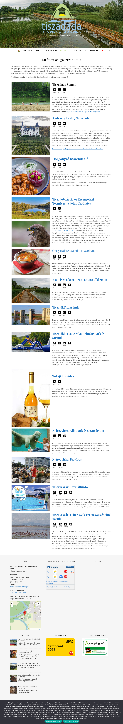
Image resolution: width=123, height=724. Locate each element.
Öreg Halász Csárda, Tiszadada (73, 251)
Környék (63, 51)
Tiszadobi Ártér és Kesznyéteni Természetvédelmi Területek (73, 201)
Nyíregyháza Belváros (67, 459)
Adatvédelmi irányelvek (71, 721)
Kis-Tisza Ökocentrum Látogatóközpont (79, 280)
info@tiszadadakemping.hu (19, 587)
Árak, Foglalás (79, 51)
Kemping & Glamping (32, 51)
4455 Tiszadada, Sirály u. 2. (19, 593)
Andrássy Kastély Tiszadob (70, 118)
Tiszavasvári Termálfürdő (70, 487)
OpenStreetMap (36, 629)
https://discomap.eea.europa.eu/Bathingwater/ (83, 112)
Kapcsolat (93, 51)
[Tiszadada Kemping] (61, 24)
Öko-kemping (51, 51)
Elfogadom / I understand (53, 721)
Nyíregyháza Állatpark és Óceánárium (78, 431)
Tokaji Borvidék (63, 376)
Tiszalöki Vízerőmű (65, 307)
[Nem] (121, 712)
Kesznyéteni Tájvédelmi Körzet (65, 230)
